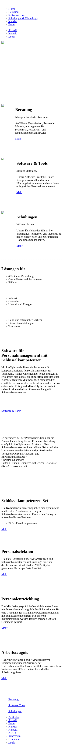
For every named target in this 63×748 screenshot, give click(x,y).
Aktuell (12, 30)
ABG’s (12, 732)
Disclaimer (14, 739)
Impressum (14, 735)
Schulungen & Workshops (22, 18)
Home (11, 8)
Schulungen (15, 711)
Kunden (12, 21)
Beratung (13, 11)
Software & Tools (11, 410)
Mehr (18, 138)
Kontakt (12, 33)
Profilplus (13, 717)
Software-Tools (16, 15)
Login (11, 36)
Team (11, 24)
